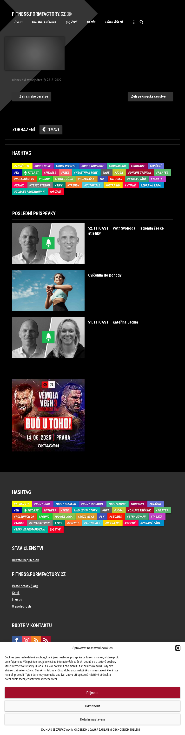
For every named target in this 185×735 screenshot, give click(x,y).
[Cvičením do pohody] (66, 314)
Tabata (157, 179)
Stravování (137, 179)
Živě (74, 22)
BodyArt (138, 166)
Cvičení (156, 166)
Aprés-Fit (22, 166)
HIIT (106, 172)
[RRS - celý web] (36, 640)
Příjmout (92, 693)
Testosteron (40, 185)
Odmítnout (92, 706)
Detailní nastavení (92, 719)
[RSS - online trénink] (46, 640)
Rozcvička (87, 179)
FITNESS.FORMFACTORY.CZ (39, 14)
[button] (177, 648)
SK (103, 179)
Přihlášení (114, 22)
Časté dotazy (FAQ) (25, 586)
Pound (45, 179)
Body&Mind (118, 166)
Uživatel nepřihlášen (25, 560)
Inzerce (17, 600)
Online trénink (44, 22)
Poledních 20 (25, 179)
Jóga (119, 172)
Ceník (91, 22)
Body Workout (93, 166)
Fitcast (33, 172)
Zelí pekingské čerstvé (150, 96)
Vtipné (131, 185)
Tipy (59, 185)
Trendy (74, 185)
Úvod (18, 22)
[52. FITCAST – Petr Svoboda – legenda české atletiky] (91, 267)
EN (17, 172)
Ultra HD (113, 185)
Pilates (163, 172)
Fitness (51, 172)
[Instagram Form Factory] (26, 640)
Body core (43, 166)
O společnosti (21, 606)
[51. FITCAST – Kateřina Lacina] (75, 361)
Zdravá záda (151, 185)
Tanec (20, 185)
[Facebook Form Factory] (17, 640)
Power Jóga (64, 179)
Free (66, 172)
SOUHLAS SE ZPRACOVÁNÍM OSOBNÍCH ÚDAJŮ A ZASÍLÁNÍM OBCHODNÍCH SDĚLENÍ (90, 729)
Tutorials (93, 185)
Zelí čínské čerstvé (31, 96)
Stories (116, 179)
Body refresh (66, 166)
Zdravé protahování (30, 191)
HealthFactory (87, 172)
